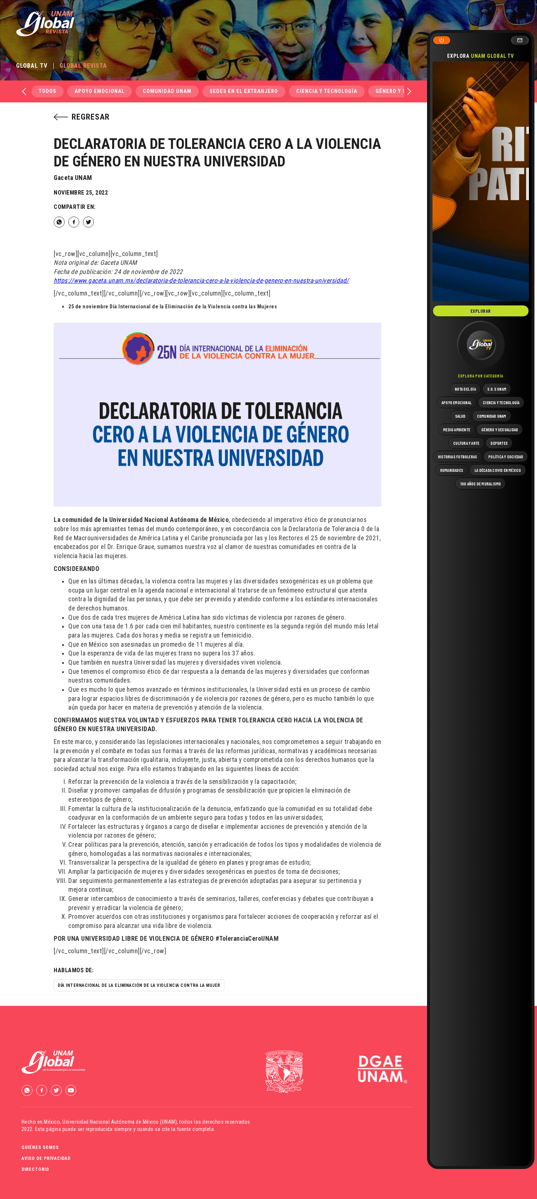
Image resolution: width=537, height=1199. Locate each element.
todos (47, 91)
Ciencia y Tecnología (326, 91)
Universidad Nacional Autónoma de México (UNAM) (119, 1122)
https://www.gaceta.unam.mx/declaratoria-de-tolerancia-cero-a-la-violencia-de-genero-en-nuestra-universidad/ (201, 280)
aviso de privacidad (46, 1158)
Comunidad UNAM (167, 91)
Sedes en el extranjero (244, 91)
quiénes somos (40, 1147)
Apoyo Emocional (100, 91)
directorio (35, 1169)
